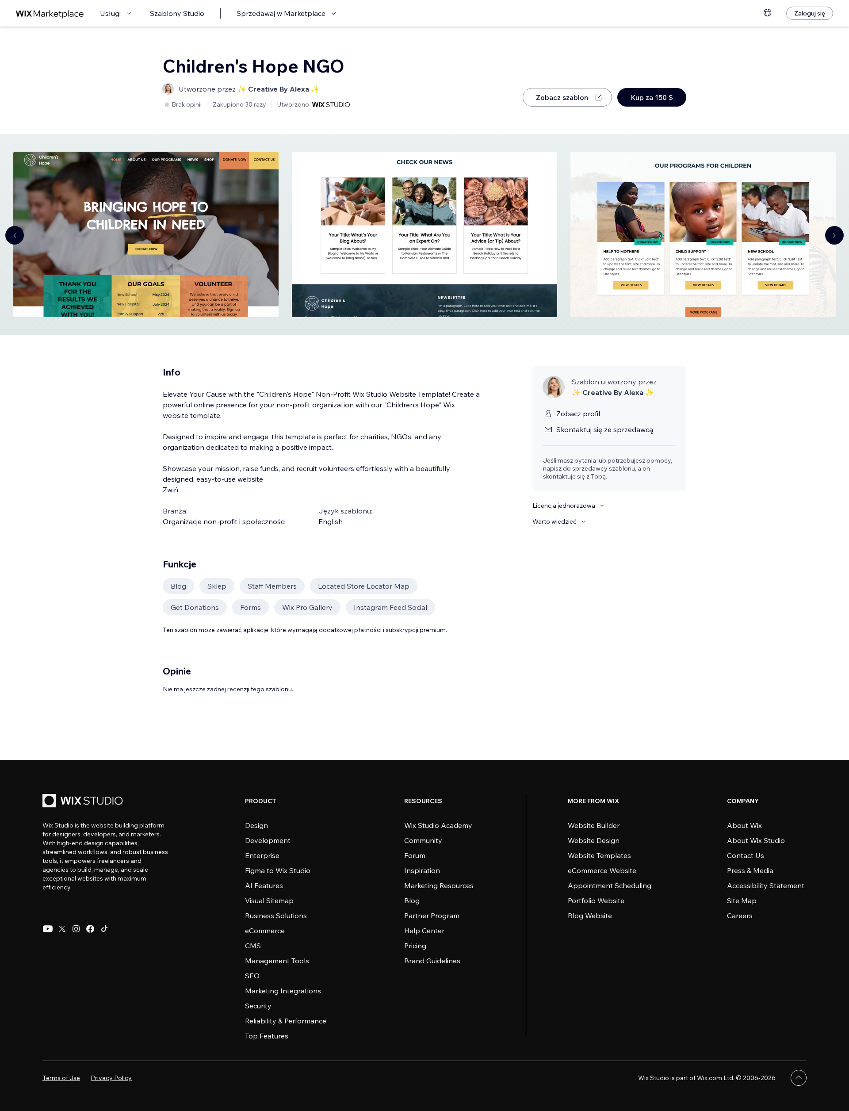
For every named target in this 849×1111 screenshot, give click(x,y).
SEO (252, 975)
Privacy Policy (111, 1078)
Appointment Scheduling (609, 885)
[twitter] (62, 928)
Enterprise (262, 855)
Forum (414, 855)
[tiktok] (104, 928)
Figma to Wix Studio (277, 870)
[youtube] (47, 928)
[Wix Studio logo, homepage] (84, 801)
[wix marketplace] (50, 13)
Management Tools (277, 960)
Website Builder (594, 825)
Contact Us (745, 855)
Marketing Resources (439, 885)
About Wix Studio (756, 840)
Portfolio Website (596, 900)
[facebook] (90, 928)
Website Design (594, 840)
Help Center (424, 930)
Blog (412, 900)
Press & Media (750, 870)
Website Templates (599, 855)
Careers (740, 915)
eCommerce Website (602, 870)
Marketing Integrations (283, 990)
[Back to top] (799, 1078)
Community (423, 840)
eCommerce (265, 930)
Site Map (742, 900)
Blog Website (590, 915)
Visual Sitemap (269, 900)
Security (258, 1005)
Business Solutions (276, 915)
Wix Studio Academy (438, 825)
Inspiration (422, 870)
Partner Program (431, 915)
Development (268, 840)
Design (256, 825)
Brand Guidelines (432, 960)
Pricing (415, 945)
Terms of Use (61, 1078)
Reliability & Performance (285, 1020)
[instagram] (76, 928)
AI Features (264, 885)
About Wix (744, 825)
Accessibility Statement (765, 885)
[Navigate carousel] (14, 235)
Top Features (266, 1035)
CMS (253, 945)
